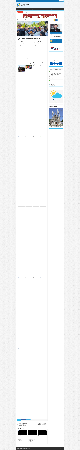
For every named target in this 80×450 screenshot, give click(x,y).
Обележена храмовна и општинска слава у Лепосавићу (31, 12)
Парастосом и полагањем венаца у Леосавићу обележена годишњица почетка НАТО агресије (23, 424)
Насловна (18, 9)
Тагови (60, 69)
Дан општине (48, 9)
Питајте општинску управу (55, 34)
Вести (23, 9)
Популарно (56, 69)
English (29, 0)
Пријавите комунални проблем (56, 36)
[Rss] (56, 0)
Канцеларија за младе (33, 9)
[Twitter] (57, 20)
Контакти (26, 0)
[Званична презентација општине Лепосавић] (23, 5)
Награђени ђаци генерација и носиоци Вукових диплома (41, 423)
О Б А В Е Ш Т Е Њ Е (54, 71)
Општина (27, 9)
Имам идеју (56, 37)
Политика (23, 19)
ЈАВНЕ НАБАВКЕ (40, 9)
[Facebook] (56, 20)
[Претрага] (63, 1)
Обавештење (40, 435)
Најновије (51, 69)
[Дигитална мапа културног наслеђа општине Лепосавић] (40, 16)
